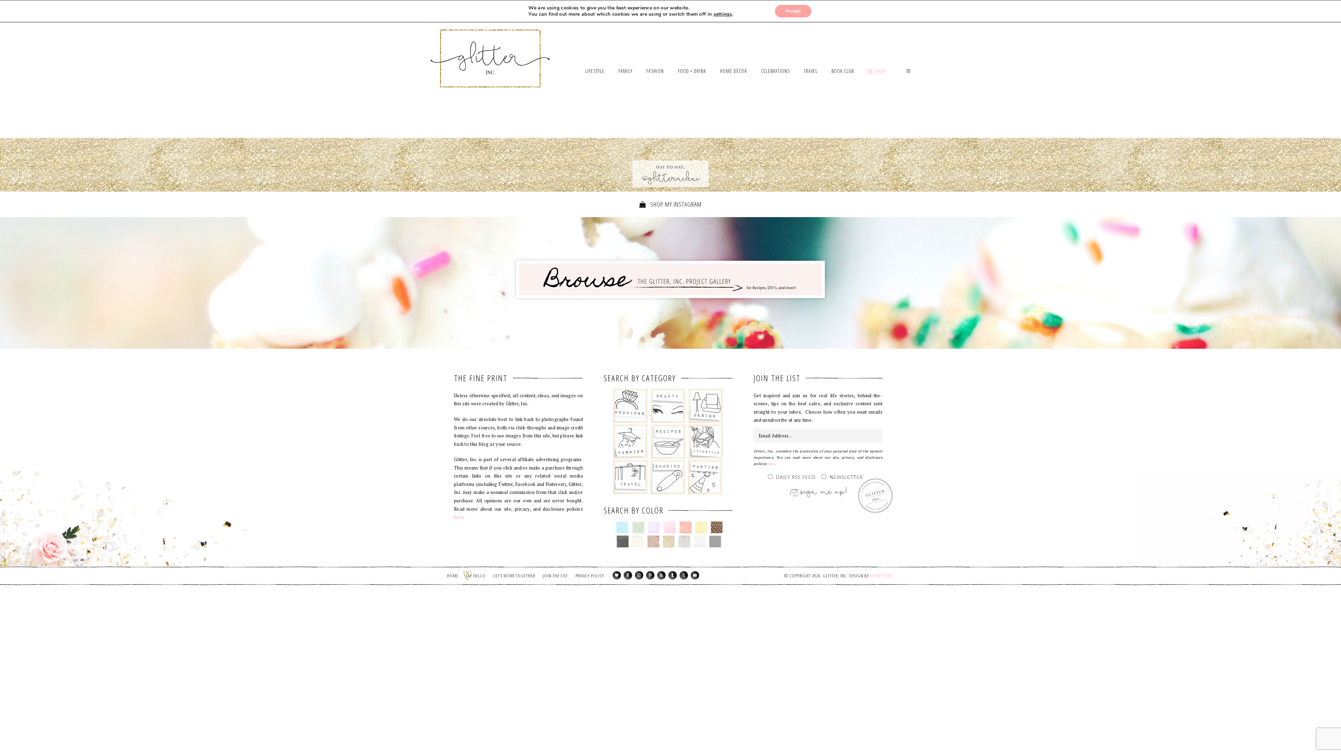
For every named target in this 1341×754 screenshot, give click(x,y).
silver (684, 541)
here (458, 517)
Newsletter (846, 477)
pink (670, 527)
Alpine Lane (881, 575)
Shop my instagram (675, 204)
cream (638, 541)
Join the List (555, 575)
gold (669, 541)
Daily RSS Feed (795, 477)
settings (722, 14)
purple (654, 527)
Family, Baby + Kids (667, 477)
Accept (793, 11)
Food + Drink (668, 441)
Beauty (668, 406)
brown (653, 541)
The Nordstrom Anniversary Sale (528, 120)
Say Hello (475, 575)
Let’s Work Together (514, 575)
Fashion (630, 441)
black (622, 541)
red (685, 527)
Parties (705, 477)
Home (453, 575)
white (700, 541)
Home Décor (706, 406)
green (638, 527)
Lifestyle (706, 441)
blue (622, 527)
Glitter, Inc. (490, 50)
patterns (715, 541)
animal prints (717, 527)
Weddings (630, 406)
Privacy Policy (590, 575)
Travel (630, 477)
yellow (701, 527)
